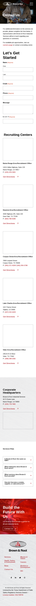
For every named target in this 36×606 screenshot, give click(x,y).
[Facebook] (11, 578)
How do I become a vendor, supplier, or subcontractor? (14, 483)
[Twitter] (20, 578)
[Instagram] (24, 578)
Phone (8, 93)
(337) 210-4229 (10, 312)
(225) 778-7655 (10, 404)
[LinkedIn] (15, 578)
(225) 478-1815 (10, 172)
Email (8, 84)
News (6, 566)
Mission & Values (23, 557)
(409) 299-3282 (10, 358)
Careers (23, 562)
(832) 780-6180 (10, 219)
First (4, 66)
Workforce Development (25, 566)
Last (4, 74)
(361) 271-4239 (10, 265)
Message (6, 102)
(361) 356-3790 (22, 265)
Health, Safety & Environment (9, 561)
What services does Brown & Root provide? (15, 475)
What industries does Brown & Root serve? (16, 467)
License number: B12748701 (13, 595)
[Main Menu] (31, 4)
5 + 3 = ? (9, 117)
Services (7, 557)
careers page (8, 45)
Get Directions (9, 177)
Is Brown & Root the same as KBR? (15, 459)
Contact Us (8, 529)
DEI (21, 571)
